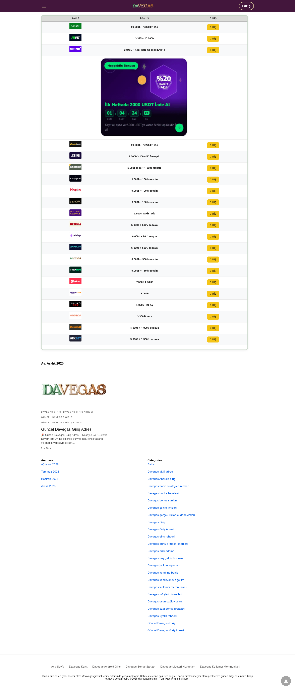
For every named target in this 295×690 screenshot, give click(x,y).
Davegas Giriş (51, 412)
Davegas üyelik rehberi (162, 615)
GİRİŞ (213, 27)
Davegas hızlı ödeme (161, 551)
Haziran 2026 (49, 478)
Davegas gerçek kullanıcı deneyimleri (171, 514)
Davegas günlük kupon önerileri (168, 543)
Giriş (246, 6)
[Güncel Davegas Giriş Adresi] (142, 5)
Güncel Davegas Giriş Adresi (61, 422)
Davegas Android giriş (161, 478)
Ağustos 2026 (50, 464)
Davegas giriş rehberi (161, 536)
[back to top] (286, 681)
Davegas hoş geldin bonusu (165, 558)
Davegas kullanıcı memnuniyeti (167, 587)
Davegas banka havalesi (163, 493)
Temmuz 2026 (50, 471)
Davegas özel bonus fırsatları (166, 608)
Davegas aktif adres (160, 471)
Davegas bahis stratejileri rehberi (168, 486)
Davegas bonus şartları (162, 500)
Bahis (151, 464)
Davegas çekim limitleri (162, 507)
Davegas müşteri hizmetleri (165, 594)
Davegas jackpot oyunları (164, 565)
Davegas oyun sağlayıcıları (165, 601)
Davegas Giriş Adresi (78, 412)
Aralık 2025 (48, 486)
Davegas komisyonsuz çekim (166, 579)
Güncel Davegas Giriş (56, 417)
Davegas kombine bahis (163, 572)
